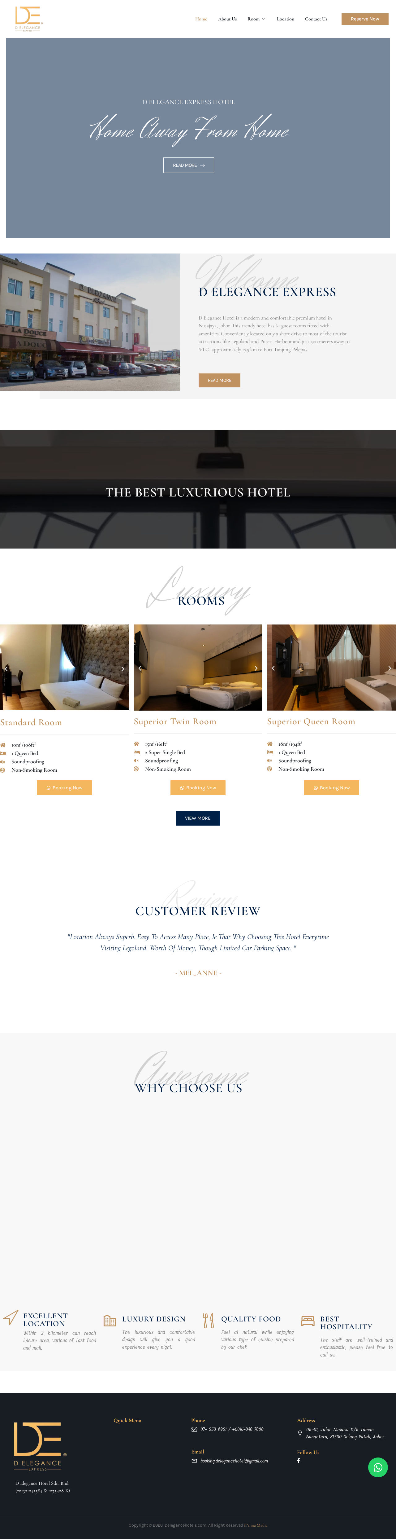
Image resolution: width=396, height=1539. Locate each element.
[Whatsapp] (378, 1467)
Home (201, 19)
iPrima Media (255, 1525)
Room (254, 19)
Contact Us (316, 19)
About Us (227, 19)
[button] (6, 669)
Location (285, 19)
